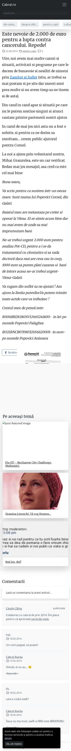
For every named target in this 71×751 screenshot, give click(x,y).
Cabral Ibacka (14, 657)
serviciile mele (40, 619)
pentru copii (50, 24)
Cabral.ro (9, 4)
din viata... (9, 24)
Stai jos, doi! (13, 561)
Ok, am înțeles (14, 743)
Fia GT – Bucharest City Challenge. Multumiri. (28, 464)
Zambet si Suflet (23, 77)
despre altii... (29, 24)
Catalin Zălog (14, 608)
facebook (13, 352)
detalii (8, 738)
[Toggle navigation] (64, 4)
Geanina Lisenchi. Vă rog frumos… (28, 513)
